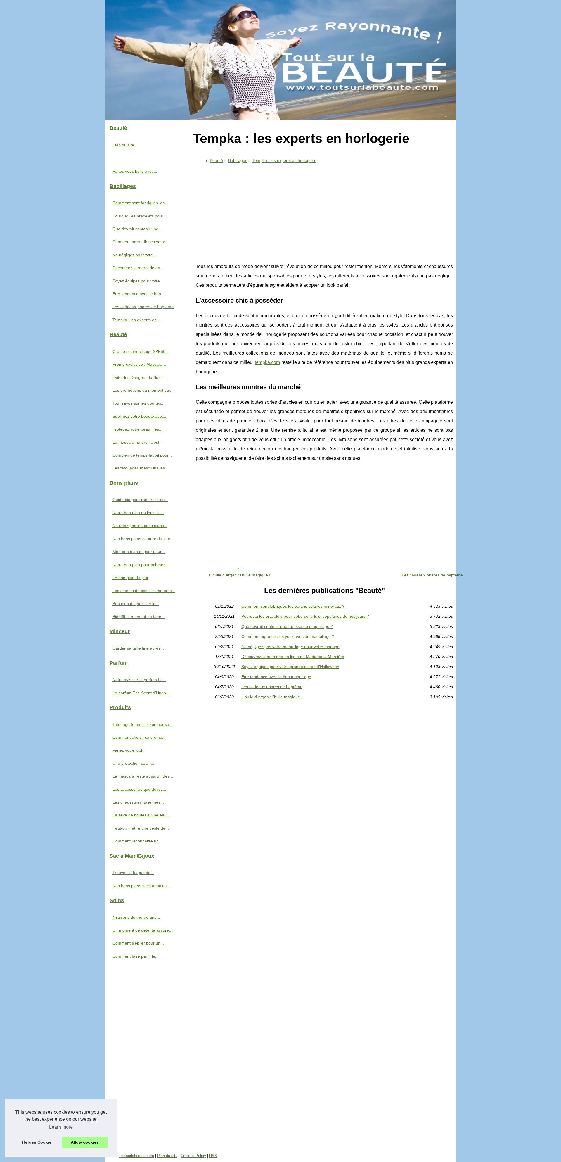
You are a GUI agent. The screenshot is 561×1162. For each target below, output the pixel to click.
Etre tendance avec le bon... (138, 293)
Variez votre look (127, 750)
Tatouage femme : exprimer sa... (142, 724)
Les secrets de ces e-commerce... (143, 590)
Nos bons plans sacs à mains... (141, 885)
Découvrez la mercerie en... (138, 267)
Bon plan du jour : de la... (135, 603)
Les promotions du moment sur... (143, 390)
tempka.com (267, 362)
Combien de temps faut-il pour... (142, 455)
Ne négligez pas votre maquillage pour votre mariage (290, 647)
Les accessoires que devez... (139, 789)
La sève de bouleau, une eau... (141, 815)
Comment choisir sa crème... (139, 737)
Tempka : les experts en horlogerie (284, 160)
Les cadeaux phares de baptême (432, 575)
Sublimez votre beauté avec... (139, 416)
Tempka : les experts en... (136, 319)
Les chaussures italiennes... (138, 802)
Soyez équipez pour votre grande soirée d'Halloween (290, 666)
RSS (213, 1156)
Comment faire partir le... (135, 956)
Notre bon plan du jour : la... (138, 512)
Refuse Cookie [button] (36, 1142)
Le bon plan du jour (130, 577)
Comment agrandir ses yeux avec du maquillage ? (287, 636)
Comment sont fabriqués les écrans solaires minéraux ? (292, 606)
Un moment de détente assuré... (142, 930)
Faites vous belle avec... (134, 171)
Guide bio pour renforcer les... (140, 499)
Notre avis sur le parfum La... (139, 679)
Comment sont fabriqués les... (140, 203)
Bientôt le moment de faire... (138, 616)
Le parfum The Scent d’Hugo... (140, 692)
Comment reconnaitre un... (137, 841)
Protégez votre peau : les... (137, 429)
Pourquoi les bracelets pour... (139, 216)
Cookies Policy (193, 1156)
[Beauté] (280, 60)
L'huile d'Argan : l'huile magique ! (239, 575)
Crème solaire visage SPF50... (140, 351)
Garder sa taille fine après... (138, 648)
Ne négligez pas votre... (134, 255)
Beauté (216, 160)
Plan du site (123, 145)
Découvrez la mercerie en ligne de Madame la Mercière (292, 657)
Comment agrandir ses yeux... (140, 241)
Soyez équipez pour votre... (137, 281)
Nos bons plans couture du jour (141, 538)
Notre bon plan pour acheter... (140, 564)
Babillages (237, 160)
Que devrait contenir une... (137, 229)
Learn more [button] (61, 1127)
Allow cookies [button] (85, 1142)
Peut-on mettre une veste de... (140, 828)
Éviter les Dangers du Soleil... (139, 377)
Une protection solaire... (134, 763)
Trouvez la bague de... (133, 872)
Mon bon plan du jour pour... (138, 551)
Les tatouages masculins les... (140, 468)
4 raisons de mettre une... (136, 917)
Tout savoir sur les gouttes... (138, 403)
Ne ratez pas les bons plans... (139, 525)
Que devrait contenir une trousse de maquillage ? (287, 626)
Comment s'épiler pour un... (138, 943)
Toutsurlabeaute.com (136, 1156)
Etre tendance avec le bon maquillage (276, 677)
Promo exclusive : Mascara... (139, 364)
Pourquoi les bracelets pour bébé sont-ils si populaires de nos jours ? (305, 616)
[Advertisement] (324, 209)
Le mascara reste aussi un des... (142, 776)
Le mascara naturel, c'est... (137, 442)
